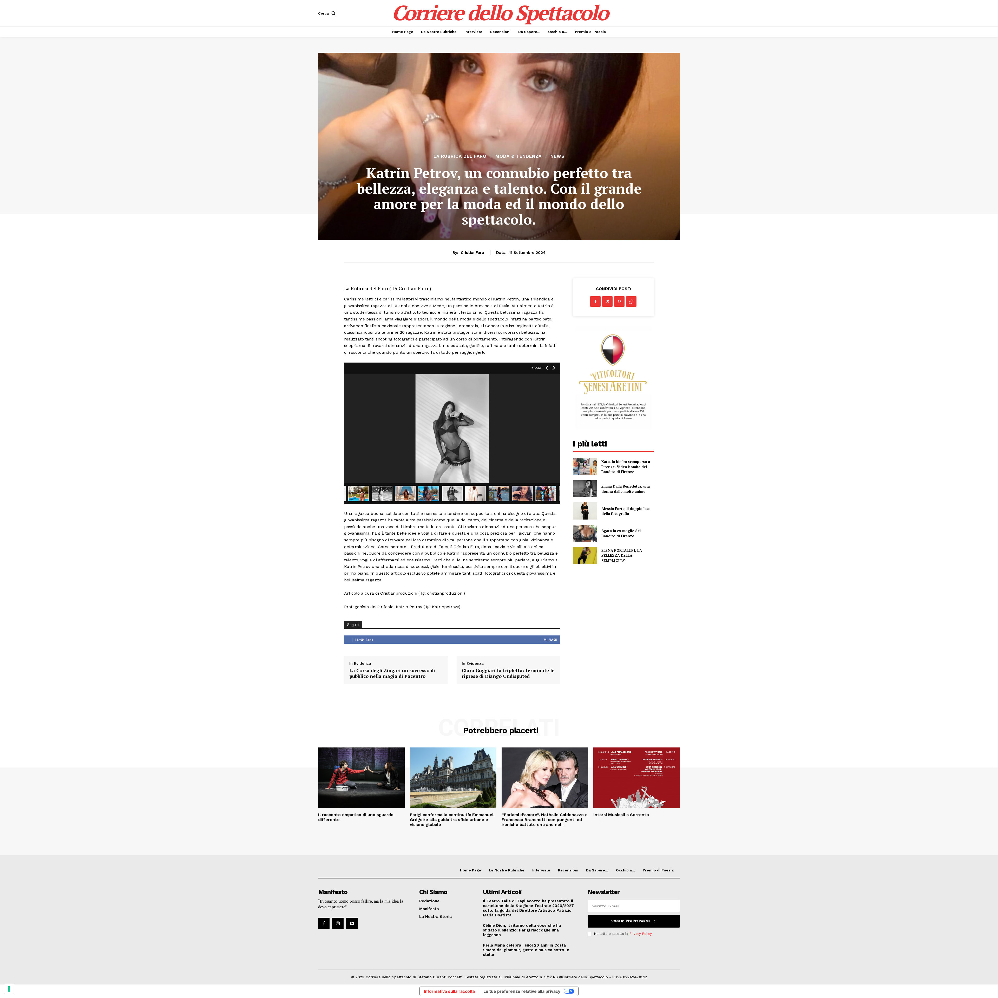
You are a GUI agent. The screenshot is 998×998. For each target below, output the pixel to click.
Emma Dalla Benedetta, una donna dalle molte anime (625, 489)
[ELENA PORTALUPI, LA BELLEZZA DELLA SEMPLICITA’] (585, 555)
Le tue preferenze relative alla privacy (521, 991)
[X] (607, 301)
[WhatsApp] (631, 301)
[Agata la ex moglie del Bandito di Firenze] (585, 533)
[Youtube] (352, 923)
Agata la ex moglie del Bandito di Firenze (621, 533)
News (557, 156)
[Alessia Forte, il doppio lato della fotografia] (585, 510)
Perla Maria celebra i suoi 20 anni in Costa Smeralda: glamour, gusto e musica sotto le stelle (526, 950)
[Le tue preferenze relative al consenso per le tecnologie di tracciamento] (9, 989)
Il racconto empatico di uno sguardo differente (355, 817)
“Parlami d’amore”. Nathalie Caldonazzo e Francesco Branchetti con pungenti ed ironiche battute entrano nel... (545, 819)
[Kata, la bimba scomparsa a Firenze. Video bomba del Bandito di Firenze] (585, 466)
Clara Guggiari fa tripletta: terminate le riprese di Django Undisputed (508, 673)
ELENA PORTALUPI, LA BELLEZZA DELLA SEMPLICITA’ (621, 555)
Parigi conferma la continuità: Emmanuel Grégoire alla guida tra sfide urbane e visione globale (452, 819)
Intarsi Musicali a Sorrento (621, 814)
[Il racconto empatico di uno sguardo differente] (361, 777)
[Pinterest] (619, 301)
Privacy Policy (640, 934)
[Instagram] (338, 923)
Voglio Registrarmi (630, 921)
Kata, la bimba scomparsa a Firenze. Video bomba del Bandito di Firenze (625, 466)
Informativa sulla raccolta (449, 991)
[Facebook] (595, 301)
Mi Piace (550, 639)
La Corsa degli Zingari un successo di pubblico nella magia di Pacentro (392, 673)
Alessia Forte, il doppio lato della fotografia (626, 511)
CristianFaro (472, 252)
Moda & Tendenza (518, 156)
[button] (328, 13)
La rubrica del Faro (460, 156)
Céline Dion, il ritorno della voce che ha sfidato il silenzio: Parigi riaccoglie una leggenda (522, 930)
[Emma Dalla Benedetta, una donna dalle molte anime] (585, 488)
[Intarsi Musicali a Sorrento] (636, 777)
